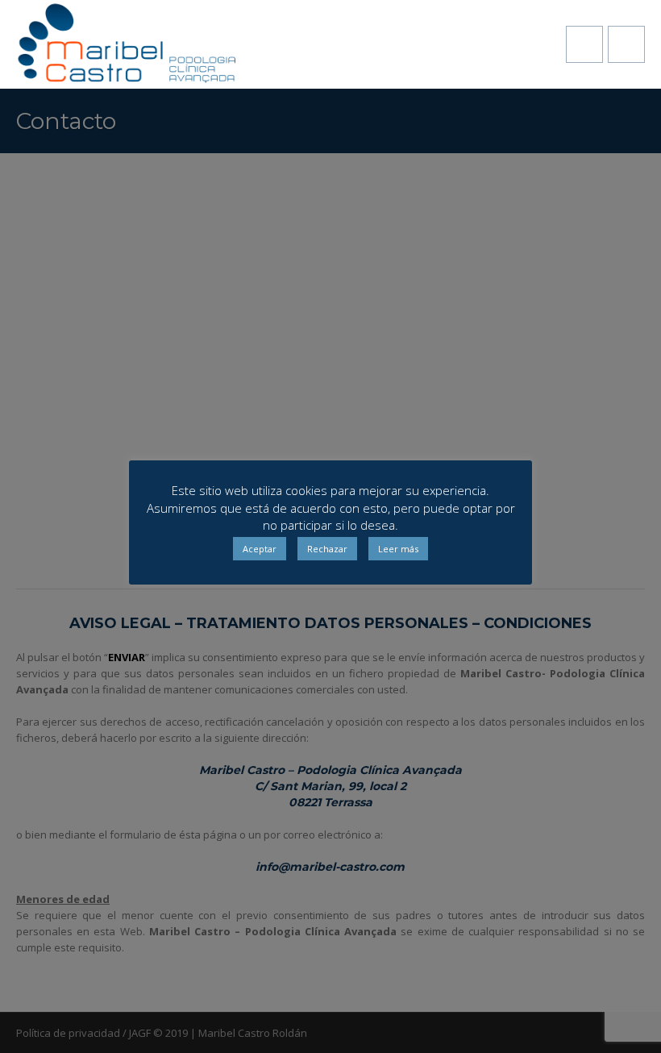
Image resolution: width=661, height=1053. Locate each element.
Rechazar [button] (327, 549)
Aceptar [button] (259, 549)
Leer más (398, 549)
